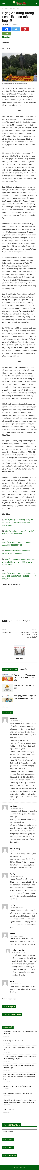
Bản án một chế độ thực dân (13, 1041)
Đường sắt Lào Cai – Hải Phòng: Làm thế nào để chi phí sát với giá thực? (19, 1058)
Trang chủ (5, 8)
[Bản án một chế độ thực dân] (7, 688)
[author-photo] (19, 656)
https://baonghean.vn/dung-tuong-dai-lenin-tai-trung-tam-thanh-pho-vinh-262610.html (18, 522)
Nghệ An (10, 621)
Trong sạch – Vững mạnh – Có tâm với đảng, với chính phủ (25, 677)
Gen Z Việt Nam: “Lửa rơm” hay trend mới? (17, 1093)
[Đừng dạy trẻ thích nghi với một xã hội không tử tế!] (7, 698)
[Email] (6, 33)
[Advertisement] (19, 602)
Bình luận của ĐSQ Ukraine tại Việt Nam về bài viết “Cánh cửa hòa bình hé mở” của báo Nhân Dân (19, 1077)
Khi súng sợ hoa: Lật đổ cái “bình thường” (17, 1086)
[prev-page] (3, 706)
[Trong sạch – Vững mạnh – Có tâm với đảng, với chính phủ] (7, 677)
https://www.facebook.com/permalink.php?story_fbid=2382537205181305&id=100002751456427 (19, 576)
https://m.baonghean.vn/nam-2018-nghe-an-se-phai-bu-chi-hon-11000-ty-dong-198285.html (19, 562)
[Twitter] (15, 29)
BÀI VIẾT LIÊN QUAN (10, 669)
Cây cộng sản (7, 632)
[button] (3, 3)
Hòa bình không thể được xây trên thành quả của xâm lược (18, 1067)
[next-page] (7, 706)
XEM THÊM (23, 669)
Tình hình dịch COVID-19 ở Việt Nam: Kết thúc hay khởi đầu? (28, 635)
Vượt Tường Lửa (9, 1007)
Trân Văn (18, 621)
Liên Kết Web (7, 1139)
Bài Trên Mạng (14, 8)
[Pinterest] (25, 29)
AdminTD (7, 24)
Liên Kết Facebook (9, 1155)
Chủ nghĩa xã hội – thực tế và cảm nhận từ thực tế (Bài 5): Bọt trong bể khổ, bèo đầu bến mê (19, 1101)
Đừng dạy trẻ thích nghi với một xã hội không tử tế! (19, 1049)
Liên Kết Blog (7, 1147)
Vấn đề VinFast (8, 1110)
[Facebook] (6, 29)
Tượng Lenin (26, 621)
